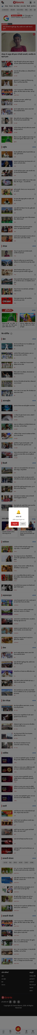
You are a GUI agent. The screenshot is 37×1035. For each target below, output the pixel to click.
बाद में (22, 524)
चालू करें (15, 524)
